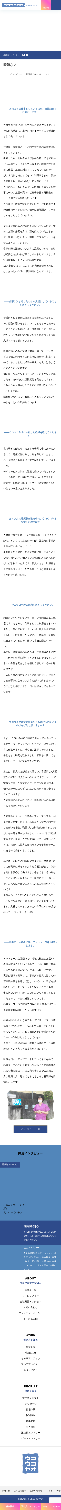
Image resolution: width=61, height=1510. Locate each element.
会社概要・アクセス (30, 1301)
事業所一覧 (30, 1290)
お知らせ (6, 1490)
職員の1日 (30, 1352)
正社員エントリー (30, 1432)
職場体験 (30, 1409)
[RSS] (38, 1478)
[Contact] (33, 1478)
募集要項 (30, 1421)
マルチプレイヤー (30, 1364)
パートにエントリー (51, 1506)
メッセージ (31, 1404)
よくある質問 (30, 1319)
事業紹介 (30, 1347)
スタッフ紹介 (31, 1370)
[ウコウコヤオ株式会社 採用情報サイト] (19, 5)
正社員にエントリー (30, 1506)
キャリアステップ (30, 1358)
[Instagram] (23, 1478)
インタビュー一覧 (30, 1129)
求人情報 (30, 1427)
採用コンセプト (30, 1398)
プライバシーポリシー (30, 1313)
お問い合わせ (30, 1307)
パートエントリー (30, 1438)
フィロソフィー (30, 1296)
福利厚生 (30, 1415)
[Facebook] (28, 1478)
